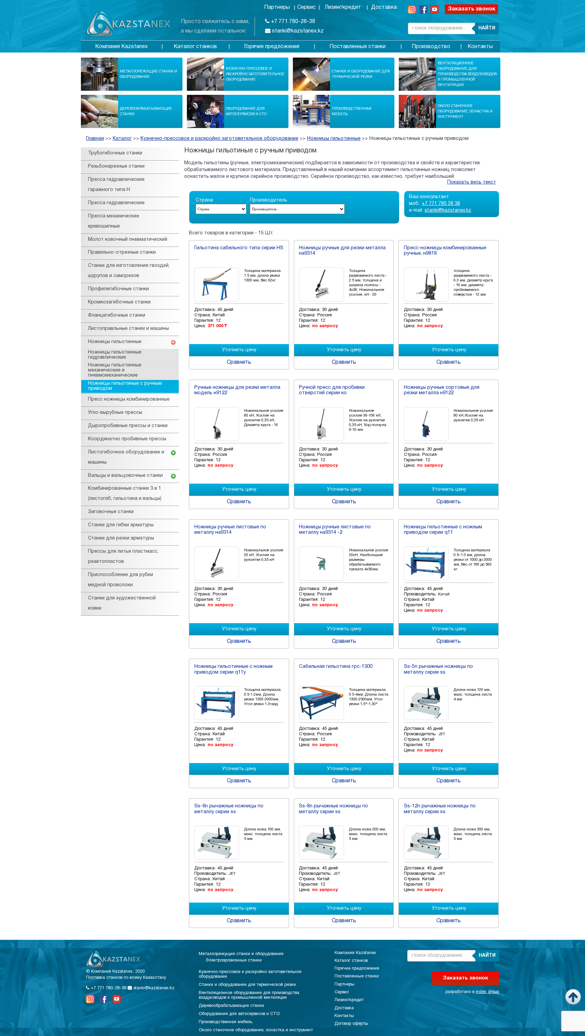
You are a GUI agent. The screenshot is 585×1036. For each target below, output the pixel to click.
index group (487, 992)
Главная (95, 138)
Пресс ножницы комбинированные (129, 399)
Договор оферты (351, 1024)
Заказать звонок (471, 9)
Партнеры (277, 7)
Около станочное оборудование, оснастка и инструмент (465, 111)
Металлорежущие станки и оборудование (148, 74)
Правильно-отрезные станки (122, 252)
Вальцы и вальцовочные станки (125, 475)
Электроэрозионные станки (233, 960)
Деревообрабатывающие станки (146, 111)
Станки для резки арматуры (121, 538)
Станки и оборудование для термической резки (361, 74)
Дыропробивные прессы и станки (128, 426)
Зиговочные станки (111, 512)
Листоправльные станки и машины (128, 328)
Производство (431, 46)
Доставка (384, 7)
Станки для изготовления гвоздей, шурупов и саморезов (129, 270)
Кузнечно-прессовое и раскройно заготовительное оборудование (255, 74)
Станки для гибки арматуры (121, 525)
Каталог (122, 138)
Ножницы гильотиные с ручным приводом (419, 138)
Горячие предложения (271, 46)
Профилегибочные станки (118, 289)
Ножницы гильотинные (334, 138)
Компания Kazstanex (121, 46)
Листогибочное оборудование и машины (126, 457)
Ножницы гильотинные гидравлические (115, 355)
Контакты (480, 46)
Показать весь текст (471, 182)
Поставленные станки (357, 46)
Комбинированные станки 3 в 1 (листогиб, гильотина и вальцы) (124, 493)
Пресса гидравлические (116, 203)
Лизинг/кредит (343, 7)
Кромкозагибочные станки (119, 302)
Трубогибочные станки (115, 153)
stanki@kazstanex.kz (297, 31)
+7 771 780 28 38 (441, 204)
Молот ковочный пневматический (127, 239)
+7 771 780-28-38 (292, 21)
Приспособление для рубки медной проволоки (120, 580)
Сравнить (239, 362)
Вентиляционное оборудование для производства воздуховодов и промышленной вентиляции (467, 74)
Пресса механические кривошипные (113, 221)
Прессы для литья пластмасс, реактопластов (123, 556)
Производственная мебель (351, 111)
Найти (486, 28)
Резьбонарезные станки (116, 166)
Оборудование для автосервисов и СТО (246, 111)
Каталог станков (195, 46)
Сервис (306, 7)
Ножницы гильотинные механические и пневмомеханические (115, 370)
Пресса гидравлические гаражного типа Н (116, 184)
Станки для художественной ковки (122, 603)
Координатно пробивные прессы (127, 439)
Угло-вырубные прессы (115, 412)
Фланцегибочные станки (116, 315)
